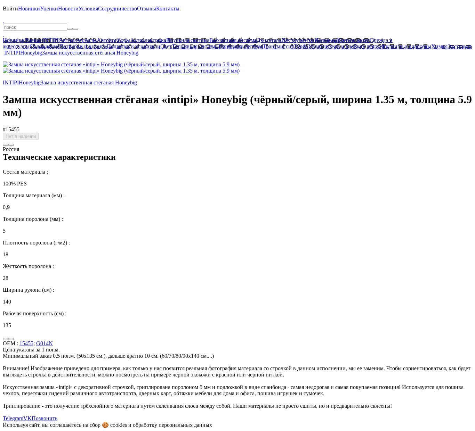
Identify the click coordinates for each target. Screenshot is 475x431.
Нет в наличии (21, 136)
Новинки (29, 8)
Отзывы (146, 8)
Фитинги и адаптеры (406, 46)
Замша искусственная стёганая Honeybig (90, 53)
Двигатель (269, 40)
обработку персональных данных (172, 425)
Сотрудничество (117, 8)
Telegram (13, 418)
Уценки (49, 8)
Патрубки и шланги (83, 46)
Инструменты (297, 40)
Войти (10, 8)
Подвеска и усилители (133, 46)
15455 (26, 343)
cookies (118, 425)
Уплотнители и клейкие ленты (344, 46)
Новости (68, 8)
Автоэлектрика (148, 40)
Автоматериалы (78, 40)
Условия (88, 8)
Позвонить (44, 418)
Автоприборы (113, 40)
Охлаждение (44, 46)
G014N (44, 343)
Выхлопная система (233, 40)
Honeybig (31, 53)
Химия (439, 46)
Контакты (167, 8)
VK (27, 418)
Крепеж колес (353, 40)
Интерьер (325, 40)
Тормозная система (240, 46)
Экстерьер (460, 46)
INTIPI (51, 40)
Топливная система (195, 46)
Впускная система (187, 40)
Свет (166, 46)
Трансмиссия (278, 46)
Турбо (301, 46)
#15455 (11, 129)
